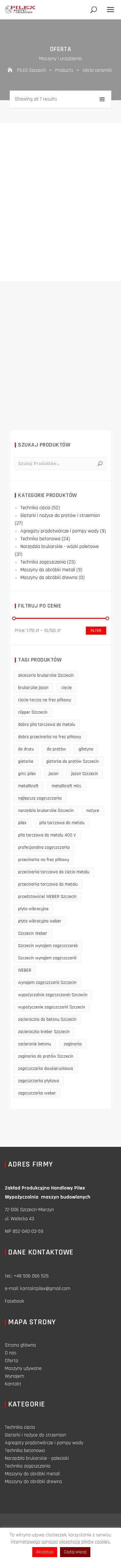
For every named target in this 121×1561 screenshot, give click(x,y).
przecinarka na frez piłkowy (43, 860)
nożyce (92, 810)
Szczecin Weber (32, 933)
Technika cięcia (35, 507)
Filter (96, 630)
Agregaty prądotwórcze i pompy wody (59, 531)
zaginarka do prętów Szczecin (45, 1056)
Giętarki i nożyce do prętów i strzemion (60, 515)
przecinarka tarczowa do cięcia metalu (53, 872)
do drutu (26, 749)
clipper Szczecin (32, 712)
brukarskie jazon (33, 688)
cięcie (66, 688)
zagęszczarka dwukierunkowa (45, 1068)
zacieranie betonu (34, 1044)
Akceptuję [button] (44, 1552)
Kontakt (13, 1384)
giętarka (25, 761)
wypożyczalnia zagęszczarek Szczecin (52, 995)
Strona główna (20, 1345)
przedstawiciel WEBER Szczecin (47, 896)
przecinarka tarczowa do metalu (48, 884)
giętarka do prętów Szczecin (72, 761)
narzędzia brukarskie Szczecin (46, 810)
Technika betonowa (40, 538)
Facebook (14, 1301)
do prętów (56, 749)
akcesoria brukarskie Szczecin (46, 675)
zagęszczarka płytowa (38, 1081)
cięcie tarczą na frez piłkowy (44, 700)
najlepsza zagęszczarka (40, 798)
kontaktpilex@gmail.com (45, 1288)
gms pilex (27, 774)
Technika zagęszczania (43, 562)
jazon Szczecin (84, 774)
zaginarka (73, 1044)
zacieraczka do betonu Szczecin (47, 1019)
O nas (10, 1353)
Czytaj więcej (75, 1552)
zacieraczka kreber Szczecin (44, 1032)
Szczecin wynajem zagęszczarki (47, 958)
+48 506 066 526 (31, 1276)
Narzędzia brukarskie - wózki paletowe (59, 546)
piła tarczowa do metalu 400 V (47, 835)
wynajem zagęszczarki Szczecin (47, 982)
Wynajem (14, 1376)
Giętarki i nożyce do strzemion (35, 1435)
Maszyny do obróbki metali (47, 569)
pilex (22, 823)
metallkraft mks (66, 786)
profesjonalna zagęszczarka (44, 847)
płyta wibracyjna (33, 909)
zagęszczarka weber (37, 1093)
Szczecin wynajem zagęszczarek (48, 946)
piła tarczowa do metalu (62, 823)
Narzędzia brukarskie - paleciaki (37, 1458)
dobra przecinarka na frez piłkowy (49, 737)
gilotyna (86, 749)
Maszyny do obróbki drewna (48, 577)
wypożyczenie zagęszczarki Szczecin (51, 1007)
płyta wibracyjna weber (39, 921)
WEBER (24, 970)
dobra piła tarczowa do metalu (46, 724)
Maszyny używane (23, 1368)
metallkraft (28, 786)
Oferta (11, 1360)
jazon (53, 774)
